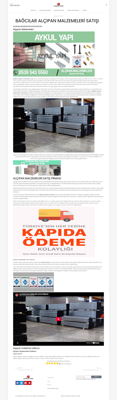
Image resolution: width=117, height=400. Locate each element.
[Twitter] (21, 383)
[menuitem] (33, 10)
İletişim (49, 385)
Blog (48, 381)
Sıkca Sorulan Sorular (52, 388)
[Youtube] (25, 383)
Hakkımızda (50, 377)
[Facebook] (18, 383)
